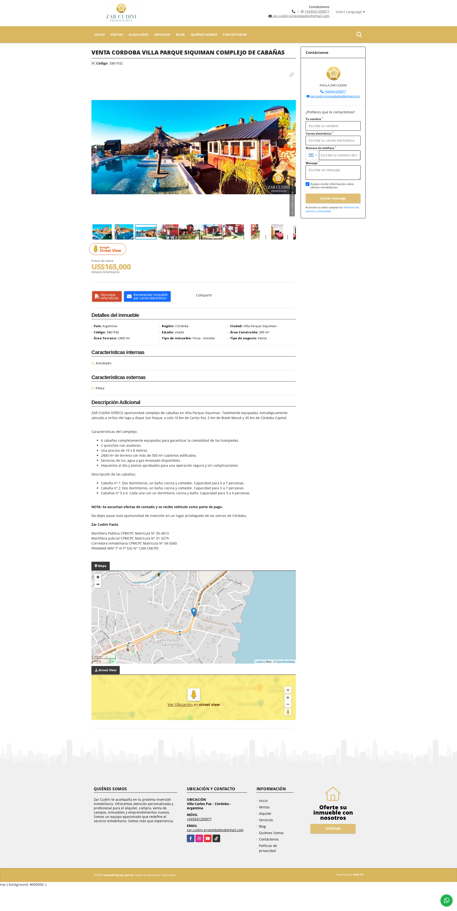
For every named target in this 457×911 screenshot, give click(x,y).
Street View (110, 249)
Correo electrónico (319, 133)
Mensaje (312, 163)
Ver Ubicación (181, 704)
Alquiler (265, 813)
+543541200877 (317, 11)
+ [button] (97, 577)
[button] (291, 75)
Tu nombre (314, 119)
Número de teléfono (321, 148)
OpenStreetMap (285, 661)
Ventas (116, 34)
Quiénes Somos (204, 34)
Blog (180, 34)
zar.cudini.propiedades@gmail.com (335, 96)
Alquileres (138, 34)
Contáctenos (235, 34)
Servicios (162, 34)
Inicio (99, 34)
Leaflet (259, 661)
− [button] (97, 584)
